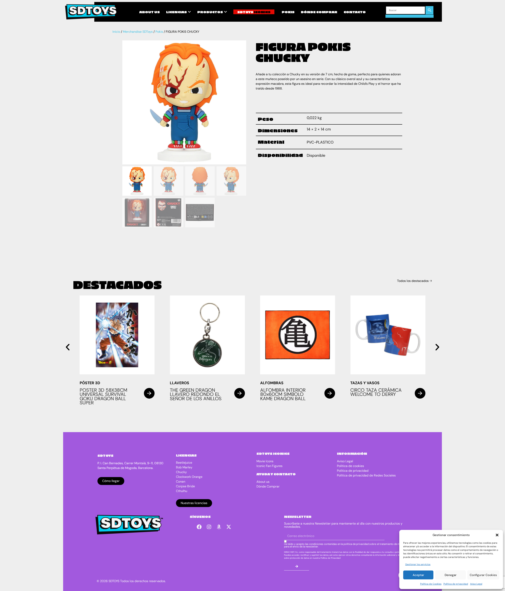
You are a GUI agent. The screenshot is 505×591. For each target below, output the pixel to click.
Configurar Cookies (483, 575)
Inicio (116, 32)
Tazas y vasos (365, 382)
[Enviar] (296, 566)
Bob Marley (184, 467)
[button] (497, 535)
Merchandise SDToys (138, 32)
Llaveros (179, 382)
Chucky (181, 472)
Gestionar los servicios (417, 564)
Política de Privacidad (330, 558)
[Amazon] (219, 527)
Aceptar (418, 575)
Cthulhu (181, 491)
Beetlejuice (184, 462)
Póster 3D (90, 382)
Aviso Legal (476, 583)
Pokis (159, 32)
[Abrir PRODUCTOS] (225, 11)
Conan (180, 481)
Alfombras (271, 382)
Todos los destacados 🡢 (414, 281)
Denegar (450, 575)
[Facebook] (199, 527)
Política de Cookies (430, 583)
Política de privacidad (455, 583)
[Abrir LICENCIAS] (189, 11)
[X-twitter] (229, 527)
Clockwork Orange (189, 477)
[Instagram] (209, 527)
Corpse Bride (185, 486)
